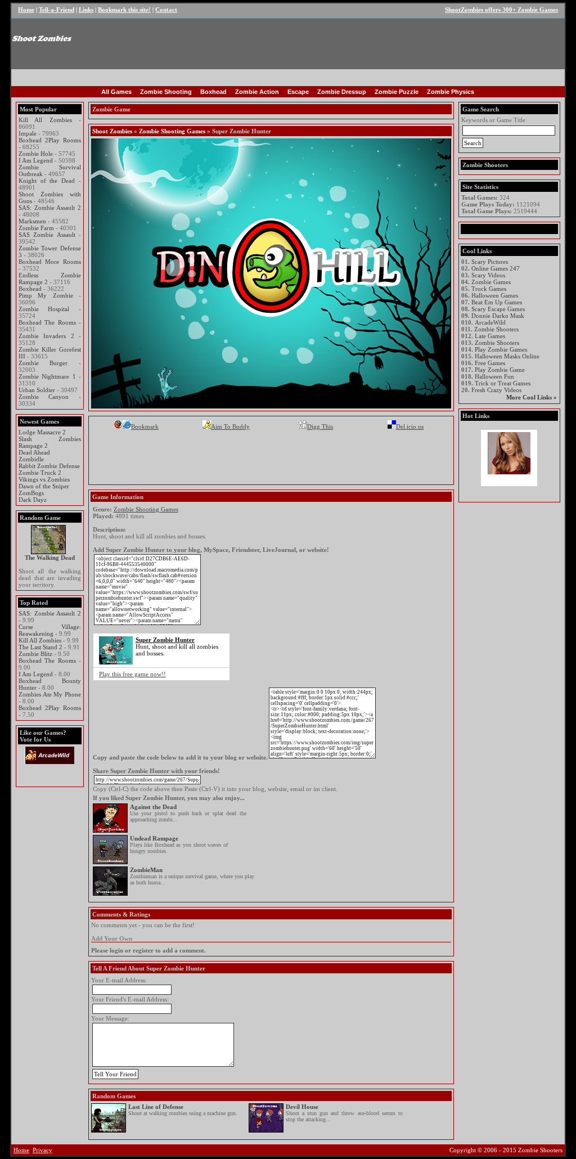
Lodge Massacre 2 (42, 432)
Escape (298, 91)
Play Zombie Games (501, 349)
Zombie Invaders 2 (46, 336)
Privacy (42, 1150)
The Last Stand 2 (40, 647)
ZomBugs (31, 492)
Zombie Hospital (44, 309)
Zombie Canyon (44, 396)
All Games (116, 91)
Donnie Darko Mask (497, 315)
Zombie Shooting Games (172, 131)
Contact (166, 9)
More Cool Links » (531, 397)
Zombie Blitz (35, 653)
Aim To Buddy (230, 426)
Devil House (302, 1106)
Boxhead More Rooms (50, 261)
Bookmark (145, 426)
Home (26, 9)
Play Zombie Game (500, 369)
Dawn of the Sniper (44, 486)
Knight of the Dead (47, 180)
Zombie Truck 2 (40, 472)
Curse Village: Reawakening (50, 630)
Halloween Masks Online (507, 356)
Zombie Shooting (166, 91)
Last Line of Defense (155, 1106)
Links (86, 9)
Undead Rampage (154, 838)
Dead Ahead (34, 452)
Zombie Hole (36, 153)
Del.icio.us (410, 426)
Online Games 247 (495, 268)
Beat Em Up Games (496, 302)
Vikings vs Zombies (44, 479)
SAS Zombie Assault (47, 234)
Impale (28, 133)
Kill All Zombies (45, 119)
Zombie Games (491, 281)
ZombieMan (146, 869)
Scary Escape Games (498, 309)
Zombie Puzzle (396, 91)
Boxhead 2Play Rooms (50, 140)
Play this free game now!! (132, 674)
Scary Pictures (489, 261)
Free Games (490, 363)
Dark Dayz (33, 499)
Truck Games (488, 288)
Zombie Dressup (341, 91)
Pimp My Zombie (46, 295)
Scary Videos (488, 275)
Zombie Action (257, 91)
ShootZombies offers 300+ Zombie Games (501, 9)
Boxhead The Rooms (47, 322)
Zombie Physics (450, 91)
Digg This (320, 426)
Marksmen (32, 221)
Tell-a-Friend (56, 9)
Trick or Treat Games (502, 383)
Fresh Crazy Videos (496, 390)
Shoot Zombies (112, 131)
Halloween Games (494, 295)
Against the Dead (153, 806)
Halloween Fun (494, 376)
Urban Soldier (37, 390)
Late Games (490, 336)
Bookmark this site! (124, 9)
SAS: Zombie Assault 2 (50, 207)
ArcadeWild (490, 322)
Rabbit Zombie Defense (49, 465)
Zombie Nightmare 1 (47, 376)
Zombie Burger (43, 363)
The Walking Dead (50, 557)
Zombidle (31, 459)
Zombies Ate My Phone (50, 694)
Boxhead (213, 91)
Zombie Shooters (496, 329)
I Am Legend (36, 160)
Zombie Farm (36, 227)
